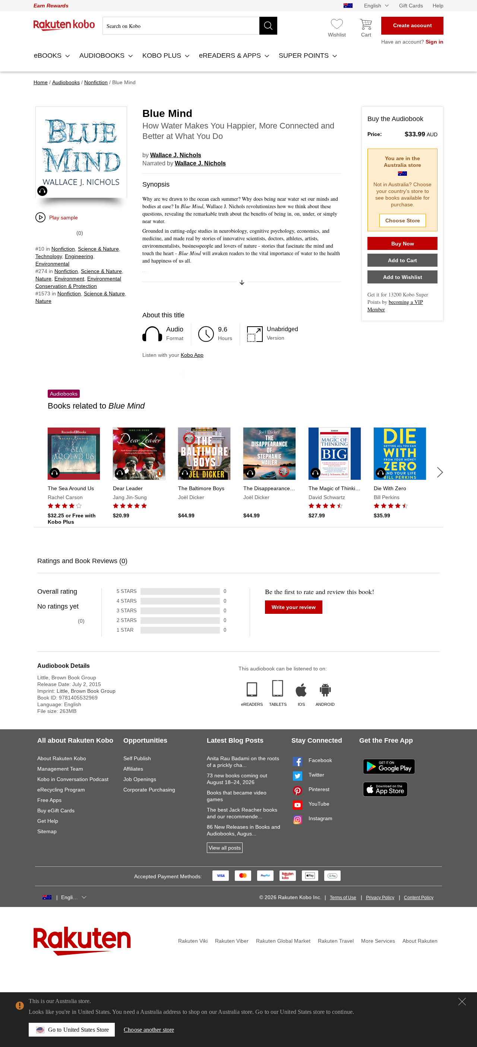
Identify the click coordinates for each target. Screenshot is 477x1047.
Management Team (60, 769)
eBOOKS (48, 55)
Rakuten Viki (193, 941)
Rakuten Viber (232, 941)
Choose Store (402, 220)
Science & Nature (98, 249)
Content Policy (418, 897)
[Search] (268, 26)
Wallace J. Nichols (175, 155)
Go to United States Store (78, 1030)
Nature (43, 279)
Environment (69, 279)
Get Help (47, 821)
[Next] (440, 472)
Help (438, 6)
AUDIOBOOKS (102, 55)
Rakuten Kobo (64, 25)
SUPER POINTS (305, 55)
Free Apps (49, 800)
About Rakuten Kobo (61, 758)
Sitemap (47, 831)
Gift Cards (411, 6)
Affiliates (133, 769)
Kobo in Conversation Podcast (72, 779)
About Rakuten (419, 941)
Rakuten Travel (336, 941)
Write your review (294, 607)
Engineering (79, 256)
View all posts (225, 848)
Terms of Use (343, 897)
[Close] (462, 1001)
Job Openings (139, 779)
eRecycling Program (61, 790)
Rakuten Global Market (283, 941)
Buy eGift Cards (56, 810)
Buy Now (402, 244)
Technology (48, 256)
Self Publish (137, 758)
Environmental (52, 264)
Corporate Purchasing (149, 790)
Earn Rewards (51, 6)
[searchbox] (189, 26)
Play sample (63, 217)
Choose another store (149, 1030)
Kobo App (192, 355)
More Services (378, 941)
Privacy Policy (380, 897)
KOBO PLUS (162, 55)
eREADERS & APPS (231, 55)
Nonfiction (63, 249)
